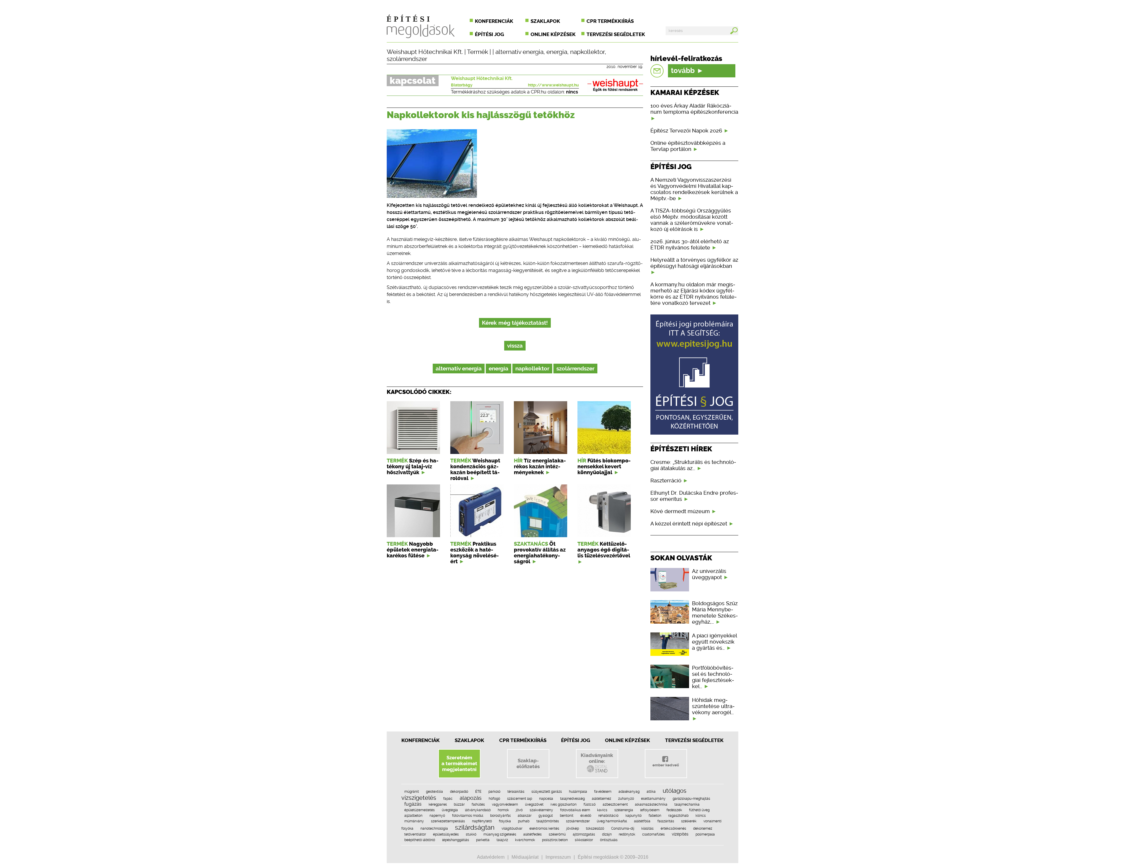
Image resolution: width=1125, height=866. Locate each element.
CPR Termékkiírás (522, 740)
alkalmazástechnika (651, 804)
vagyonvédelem (505, 804)
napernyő (437, 816)
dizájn (607, 834)
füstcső (590, 804)
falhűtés (478, 804)
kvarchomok (525, 840)
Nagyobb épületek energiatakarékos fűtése (412, 550)
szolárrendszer (407, 58)
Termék (477, 51)
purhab (523, 821)
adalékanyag (629, 792)
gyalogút (545, 816)
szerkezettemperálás (448, 821)
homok (503, 810)
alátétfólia (642, 821)
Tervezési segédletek (616, 34)
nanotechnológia (434, 828)
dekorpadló (459, 792)
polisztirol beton (555, 840)
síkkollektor (584, 840)
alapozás (471, 798)
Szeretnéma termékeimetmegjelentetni (459, 763)
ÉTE (478, 792)
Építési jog (489, 34)
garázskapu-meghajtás (691, 799)
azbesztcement (615, 804)
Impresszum (558, 857)
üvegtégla (450, 810)
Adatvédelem (490, 857)
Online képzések (553, 34)
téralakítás (515, 792)
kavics (602, 810)
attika (651, 792)
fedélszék (674, 810)
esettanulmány (653, 799)
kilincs (701, 816)
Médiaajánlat (525, 857)
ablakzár (524, 816)
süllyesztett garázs (546, 792)
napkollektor (587, 51)
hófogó (494, 799)
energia (556, 51)
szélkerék (688, 821)
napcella (546, 799)
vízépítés (680, 834)
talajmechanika (687, 804)
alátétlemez (601, 799)
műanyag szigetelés (499, 834)
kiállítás (647, 828)
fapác (448, 799)
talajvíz (502, 840)
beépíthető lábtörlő (419, 840)
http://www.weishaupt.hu (553, 85)
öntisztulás (609, 840)
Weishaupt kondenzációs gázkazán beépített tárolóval (475, 469)
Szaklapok (545, 21)
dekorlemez (702, 828)
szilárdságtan (475, 827)
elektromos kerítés (544, 828)
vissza (515, 345)
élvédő (585, 816)
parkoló (494, 792)
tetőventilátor (415, 834)
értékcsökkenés (673, 828)
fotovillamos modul (467, 816)
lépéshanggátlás (455, 840)
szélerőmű (557, 834)
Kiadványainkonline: (597, 758)
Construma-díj (622, 828)
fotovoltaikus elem (575, 810)
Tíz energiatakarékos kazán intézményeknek (540, 466)
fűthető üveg (699, 810)
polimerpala (705, 834)
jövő (519, 810)
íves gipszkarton (563, 804)
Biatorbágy (462, 85)
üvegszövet (534, 804)
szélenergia (623, 810)
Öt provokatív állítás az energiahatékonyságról (540, 552)
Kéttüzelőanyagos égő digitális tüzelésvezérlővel (603, 550)
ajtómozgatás (584, 834)
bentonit (566, 816)
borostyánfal (500, 816)
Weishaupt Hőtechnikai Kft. (425, 51)
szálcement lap (519, 799)
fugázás (413, 804)
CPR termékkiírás (610, 21)
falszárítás (665, 821)
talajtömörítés (547, 821)
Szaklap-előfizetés (528, 763)
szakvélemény (541, 810)
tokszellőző (595, 828)
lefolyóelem (649, 810)
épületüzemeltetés (419, 810)
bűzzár (459, 804)
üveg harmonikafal (612, 821)
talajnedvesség (572, 799)
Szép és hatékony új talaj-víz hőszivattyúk (412, 466)
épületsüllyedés (446, 834)
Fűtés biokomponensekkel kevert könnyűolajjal (603, 466)
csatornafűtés (653, 834)
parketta (483, 840)
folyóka (505, 821)
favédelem (602, 792)
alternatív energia (519, 51)
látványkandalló (478, 810)
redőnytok (627, 834)
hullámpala (578, 792)
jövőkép (572, 828)
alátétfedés (532, 834)
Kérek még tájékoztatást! (515, 322)
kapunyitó (633, 816)
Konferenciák (494, 21)
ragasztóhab (678, 816)
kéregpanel (438, 804)
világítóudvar (512, 828)
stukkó (471, 834)
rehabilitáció (608, 816)
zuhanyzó (626, 799)
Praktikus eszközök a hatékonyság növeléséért (474, 552)
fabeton (655, 816)
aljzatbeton (413, 816)
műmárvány (414, 821)
